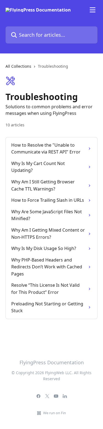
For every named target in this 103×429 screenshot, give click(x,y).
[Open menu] (93, 10)
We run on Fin (54, 412)
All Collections (18, 66)
